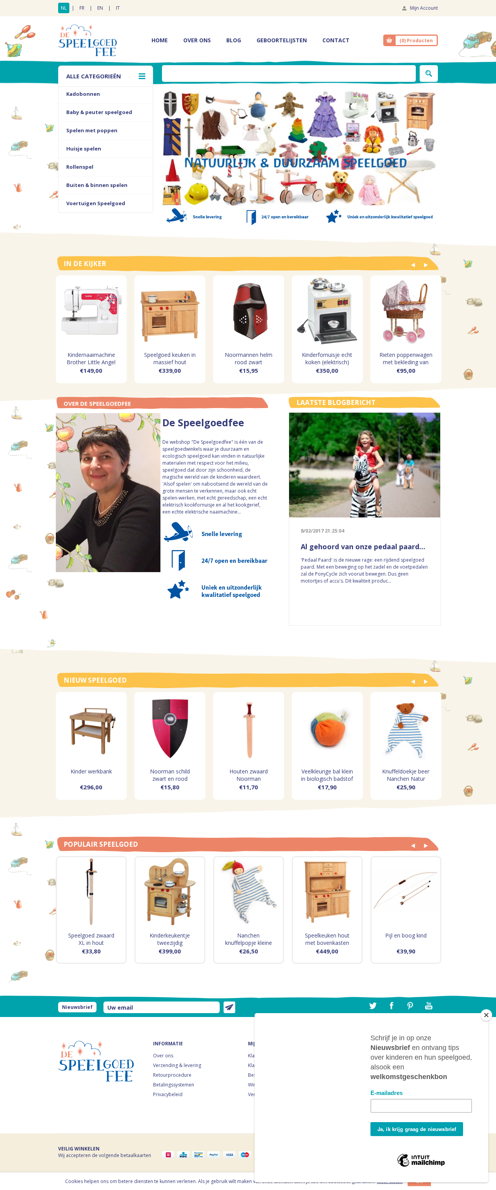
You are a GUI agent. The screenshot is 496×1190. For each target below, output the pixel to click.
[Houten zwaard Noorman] (248, 727)
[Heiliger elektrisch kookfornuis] (327, 311)
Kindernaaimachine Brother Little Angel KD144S (91, 362)
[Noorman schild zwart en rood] (170, 727)
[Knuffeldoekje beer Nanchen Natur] (406, 727)
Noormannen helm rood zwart (248, 358)
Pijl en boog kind (406, 935)
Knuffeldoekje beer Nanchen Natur (405, 775)
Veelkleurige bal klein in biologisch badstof (327, 775)
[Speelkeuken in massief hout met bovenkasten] (327, 891)
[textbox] (289, 73)
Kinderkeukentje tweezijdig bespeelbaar (170, 943)
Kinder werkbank (91, 771)
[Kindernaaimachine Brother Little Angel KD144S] (91, 311)
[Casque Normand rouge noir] (248, 311)
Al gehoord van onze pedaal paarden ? (365, 546)
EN (100, 8)
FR (81, 8)
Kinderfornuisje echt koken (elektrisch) (327, 358)
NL (64, 8)
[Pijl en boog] (406, 891)
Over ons (163, 1055)
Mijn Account (424, 8)
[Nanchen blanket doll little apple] (248, 891)
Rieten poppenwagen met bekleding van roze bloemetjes (405, 362)
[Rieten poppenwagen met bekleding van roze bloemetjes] (406, 311)
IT (118, 8)
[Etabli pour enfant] (91, 727)
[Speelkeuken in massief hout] (170, 311)
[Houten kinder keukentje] (170, 891)
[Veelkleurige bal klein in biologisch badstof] (327, 727)
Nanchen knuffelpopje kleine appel (248, 943)
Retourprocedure (172, 1075)
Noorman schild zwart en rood (170, 775)
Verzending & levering (177, 1065)
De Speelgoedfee (203, 424)
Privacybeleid (168, 1094)
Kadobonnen (83, 93)
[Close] (486, 1015)
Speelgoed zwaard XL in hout (91, 939)
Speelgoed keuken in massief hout (170, 358)
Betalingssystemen (173, 1084)
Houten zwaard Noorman (248, 775)
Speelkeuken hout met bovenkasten (327, 939)
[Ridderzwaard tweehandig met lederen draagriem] (91, 891)
